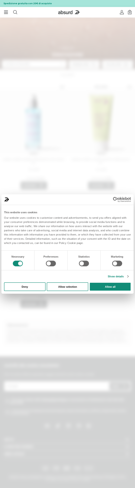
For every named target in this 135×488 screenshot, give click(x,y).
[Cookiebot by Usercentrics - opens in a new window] (115, 199)
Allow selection (67, 286)
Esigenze (67, 48)
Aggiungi (29, 185)
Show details (116, 276)
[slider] (30, 178)
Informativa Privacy (54, 399)
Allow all (110, 286)
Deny (25, 286)
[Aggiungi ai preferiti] (62, 87)
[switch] (51, 263)
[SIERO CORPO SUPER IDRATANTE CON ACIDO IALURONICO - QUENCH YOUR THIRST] (33, 119)
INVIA (115, 386)
